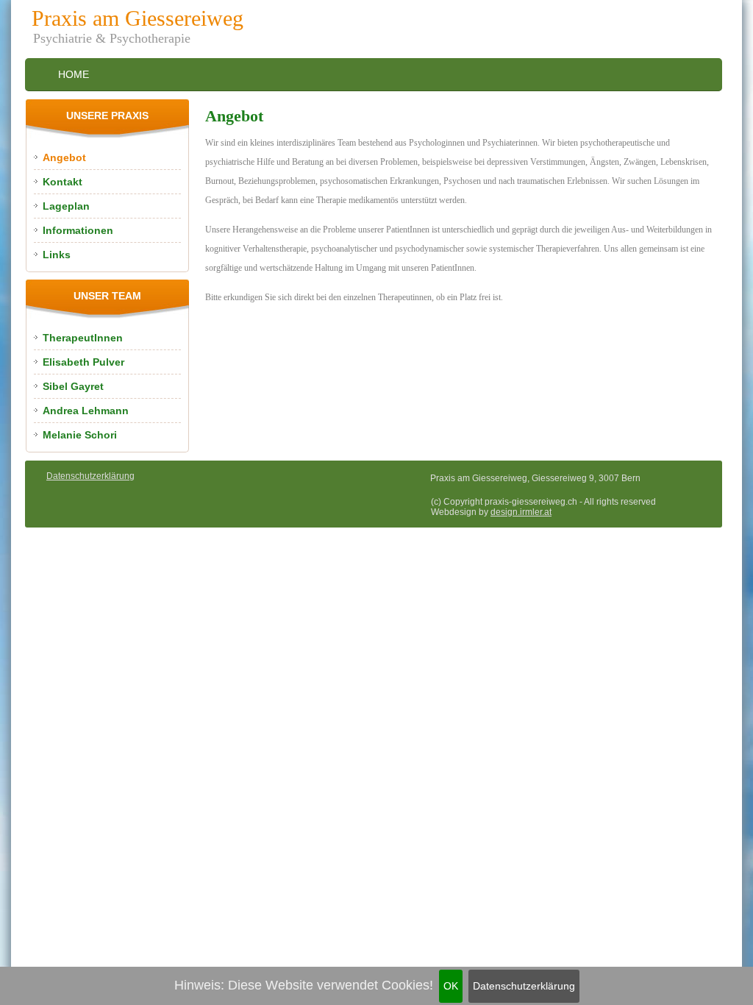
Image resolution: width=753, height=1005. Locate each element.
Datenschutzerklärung (524, 986)
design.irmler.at (521, 512)
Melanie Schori (80, 435)
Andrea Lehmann (86, 410)
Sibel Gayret (73, 386)
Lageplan (66, 206)
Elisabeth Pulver (83, 362)
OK (450, 986)
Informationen (78, 230)
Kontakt (62, 182)
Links (57, 254)
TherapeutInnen (83, 338)
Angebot (64, 157)
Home (73, 74)
